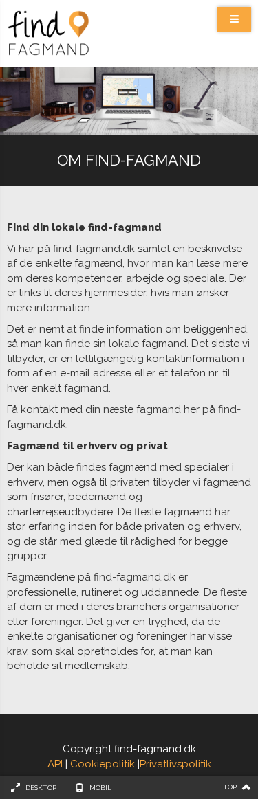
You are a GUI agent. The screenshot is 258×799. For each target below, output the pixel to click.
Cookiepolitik (102, 764)
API (55, 764)
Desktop (40, 787)
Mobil (100, 787)
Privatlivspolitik (175, 764)
